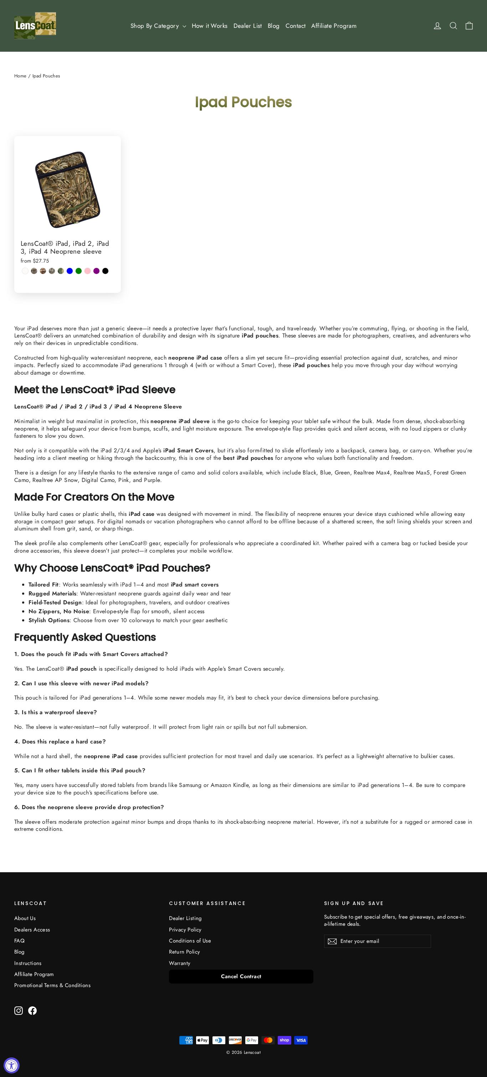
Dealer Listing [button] (185, 918)
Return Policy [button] (184, 952)
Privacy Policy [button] (185, 930)
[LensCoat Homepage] (35, 26)
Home (20, 75)
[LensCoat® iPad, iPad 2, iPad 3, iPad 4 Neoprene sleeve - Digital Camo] (52, 271)
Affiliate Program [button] (334, 25)
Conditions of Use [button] (190, 941)
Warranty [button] (179, 963)
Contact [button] (296, 25)
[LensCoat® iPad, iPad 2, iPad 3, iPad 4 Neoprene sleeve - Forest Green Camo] (61, 271)
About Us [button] (25, 918)
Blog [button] (274, 25)
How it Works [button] (210, 25)
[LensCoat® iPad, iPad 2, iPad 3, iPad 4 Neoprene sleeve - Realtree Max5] (43, 271)
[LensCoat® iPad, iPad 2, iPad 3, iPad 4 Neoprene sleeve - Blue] (70, 271)
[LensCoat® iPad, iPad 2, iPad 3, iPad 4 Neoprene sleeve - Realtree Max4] (34, 271)
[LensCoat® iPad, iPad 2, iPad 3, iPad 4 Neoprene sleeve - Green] (79, 271)
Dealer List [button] (248, 25)
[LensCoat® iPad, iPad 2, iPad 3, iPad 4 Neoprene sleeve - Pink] (87, 271)
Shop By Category (155, 25)
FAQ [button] (19, 941)
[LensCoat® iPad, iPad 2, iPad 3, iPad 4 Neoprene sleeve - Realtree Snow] (25, 271)
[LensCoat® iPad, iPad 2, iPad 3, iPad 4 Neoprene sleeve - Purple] (96, 271)
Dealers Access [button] (32, 930)
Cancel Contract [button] (241, 976)
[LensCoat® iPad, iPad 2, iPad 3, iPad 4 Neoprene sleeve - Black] (105, 271)
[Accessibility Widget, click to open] (12, 1065)
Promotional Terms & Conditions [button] (52, 985)
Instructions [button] (28, 963)
